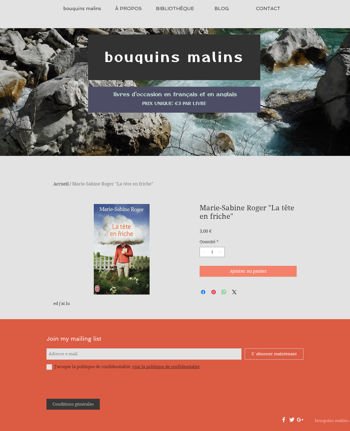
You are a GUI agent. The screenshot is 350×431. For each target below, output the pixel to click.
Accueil (61, 184)
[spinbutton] (212, 252)
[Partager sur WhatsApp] (224, 292)
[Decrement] (203, 252)
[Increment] (220, 252)
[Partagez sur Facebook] (203, 292)
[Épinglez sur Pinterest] (213, 292)
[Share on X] (234, 292)
